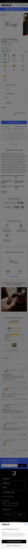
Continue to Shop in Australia (14, 541)
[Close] (26, 524)
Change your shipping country (14, 545)
